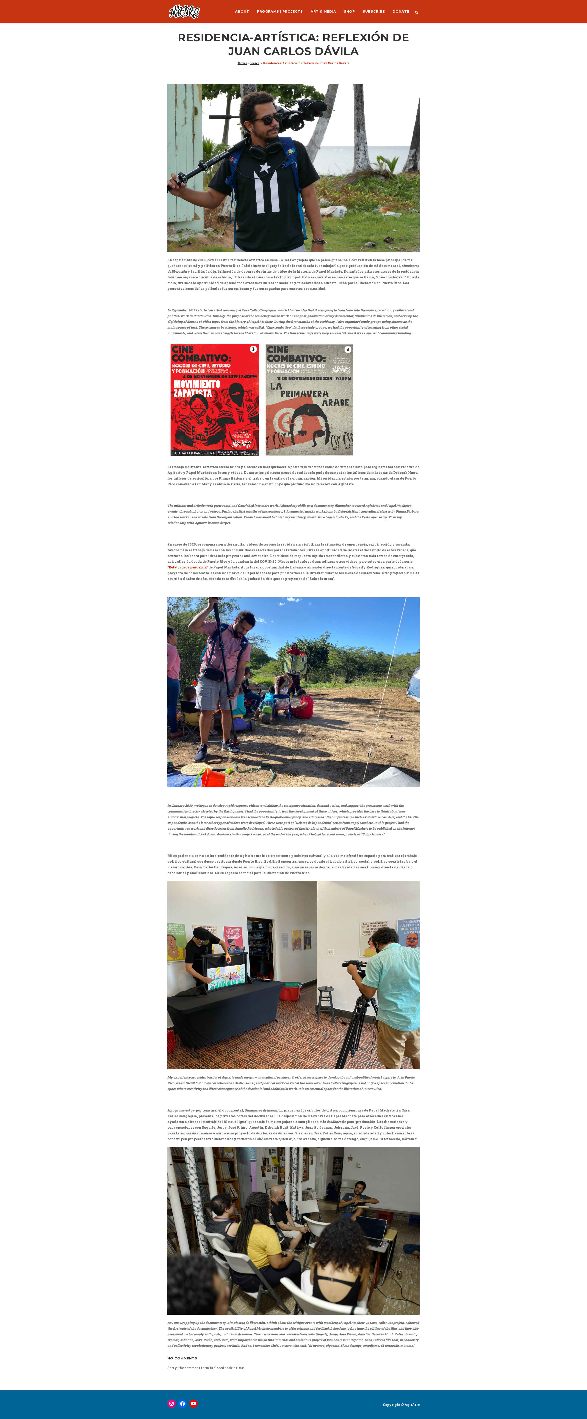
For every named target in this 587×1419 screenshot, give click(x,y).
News (254, 63)
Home (242, 63)
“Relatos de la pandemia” (187, 567)
